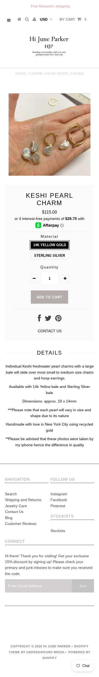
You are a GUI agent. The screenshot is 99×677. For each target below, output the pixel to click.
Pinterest (57, 506)
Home (21, 74)
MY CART (72, 19)
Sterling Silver (49, 256)
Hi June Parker (57, 646)
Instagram (58, 494)
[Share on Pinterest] (58, 319)
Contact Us (14, 512)
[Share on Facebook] (39, 319)
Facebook (58, 500)
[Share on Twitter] (48, 319)
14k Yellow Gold (49, 245)
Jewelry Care (16, 506)
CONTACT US (50, 331)
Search (11, 494)
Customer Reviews (20, 523)
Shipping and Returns (23, 500)
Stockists (57, 531)
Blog (8, 518)
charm (36, 74)
